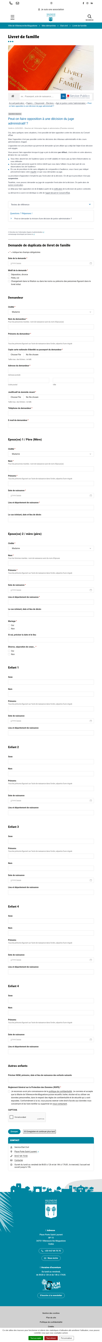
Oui (12, 625)
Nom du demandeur (17, 319)
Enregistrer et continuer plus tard (40, 1131)
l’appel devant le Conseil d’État (57, 193)
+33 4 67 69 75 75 (53, 1251)
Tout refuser (51, 1338)
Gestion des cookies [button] (51, 1313)
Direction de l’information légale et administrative (27, 232)
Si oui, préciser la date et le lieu (22, 635)
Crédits (51, 1326)
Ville (54, 385)
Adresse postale (14, 375)
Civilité (11, 307)
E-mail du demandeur (18, 420)
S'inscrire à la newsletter (51, 1295)
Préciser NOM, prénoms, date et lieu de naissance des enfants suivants (40, 1075)
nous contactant (60, 1104)
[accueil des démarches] (13, 96)
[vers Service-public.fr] (76, 97)
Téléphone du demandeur (20, 408)
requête (33, 172)
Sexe (10, 677)
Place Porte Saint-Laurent (26, 1151)
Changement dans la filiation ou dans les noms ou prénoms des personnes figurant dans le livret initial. (51, 283)
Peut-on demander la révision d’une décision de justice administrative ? (43, 218)
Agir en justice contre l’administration (71, 103)
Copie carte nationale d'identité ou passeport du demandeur (35, 349)
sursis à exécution (15, 185)
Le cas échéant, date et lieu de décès (24, 514)
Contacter (18, 1160)
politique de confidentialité (60, 1091)
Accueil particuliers (17, 103)
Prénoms (12, 476)
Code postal (12, 385)
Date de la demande (17, 258)
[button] (11, 3)
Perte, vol (15, 278)
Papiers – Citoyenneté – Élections (40, 103)
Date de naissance (17, 490)
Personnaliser (66, 1338)
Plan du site (51, 1318)
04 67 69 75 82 (21, 1156)
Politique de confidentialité (51, 1322)
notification (58, 189)
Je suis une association (52, 9)
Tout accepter (35, 1338)
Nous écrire (53, 1258)
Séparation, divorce (19, 274)
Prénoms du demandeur (19, 334)
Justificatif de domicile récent (22, 392)
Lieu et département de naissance (24, 502)
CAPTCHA (12, 1110)
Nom (11, 461)
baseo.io (31, 234)
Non (13, 628)
